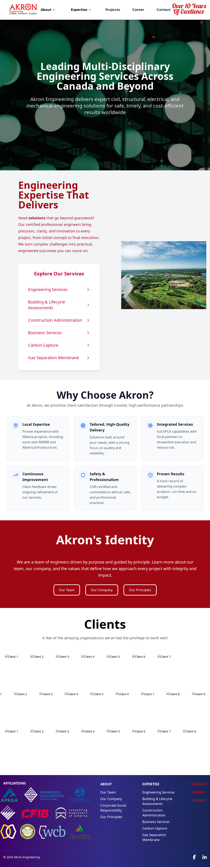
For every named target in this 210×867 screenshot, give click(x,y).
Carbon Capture (154, 828)
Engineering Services (158, 792)
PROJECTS (199, 784)
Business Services (156, 821)
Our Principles (140, 590)
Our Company (102, 590)
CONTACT (198, 800)
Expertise (79, 10)
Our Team (66, 590)
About (46, 10)
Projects (112, 10)
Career (138, 10)
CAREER (197, 792)
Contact (163, 10)
